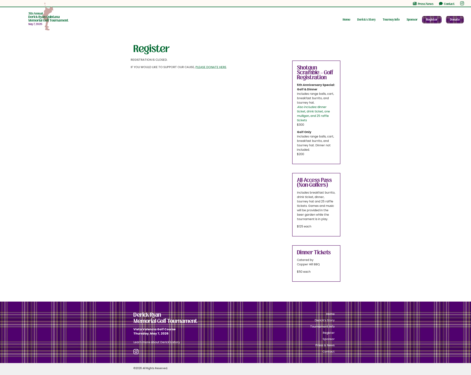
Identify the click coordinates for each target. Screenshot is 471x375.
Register (432, 20)
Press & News (325, 345)
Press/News (425, 4)
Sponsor (412, 20)
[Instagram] (462, 3)
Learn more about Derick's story (156, 342)
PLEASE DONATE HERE (210, 67)
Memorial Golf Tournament (48, 17)
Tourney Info (391, 20)
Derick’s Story (366, 20)
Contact (449, 4)
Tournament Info (322, 326)
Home (346, 20)
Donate (455, 20)
